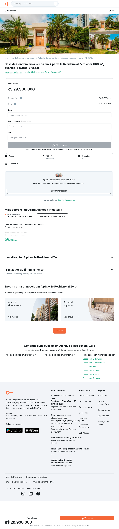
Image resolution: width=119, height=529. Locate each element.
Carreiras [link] (83, 418)
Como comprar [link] (86, 407)
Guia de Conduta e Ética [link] (43, 482)
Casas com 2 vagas (91, 378)
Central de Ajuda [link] (86, 395)
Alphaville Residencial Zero (48, 58)
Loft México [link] (84, 433)
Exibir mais (9, 239)
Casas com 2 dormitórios (94, 359)
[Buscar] (55, 4)
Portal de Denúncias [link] (14, 477)
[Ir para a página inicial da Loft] (8, 3)
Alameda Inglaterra (68, 58)
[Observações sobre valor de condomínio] (21, 98)
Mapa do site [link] (103, 416)
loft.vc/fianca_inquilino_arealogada (67, 421)
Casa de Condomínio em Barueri (22, 58)
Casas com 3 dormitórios (94, 363)
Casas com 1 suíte (91, 366)
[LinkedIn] (31, 494)
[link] (52, 216)
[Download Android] (14, 431)
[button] (59, 258)
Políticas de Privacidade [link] (36, 477)
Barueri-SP (56, 72)
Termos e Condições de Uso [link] (17, 482)
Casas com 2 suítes (91, 370)
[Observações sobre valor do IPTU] (15, 104)
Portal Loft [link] (102, 395)
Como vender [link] (85, 401)
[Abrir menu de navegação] (113, 3)
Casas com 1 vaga (91, 374)
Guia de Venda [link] (104, 410)
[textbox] (35, 4)
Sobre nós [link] (83, 413)
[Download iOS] (32, 431)
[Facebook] (38, 494)
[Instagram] (23, 494)
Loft (6, 58)
